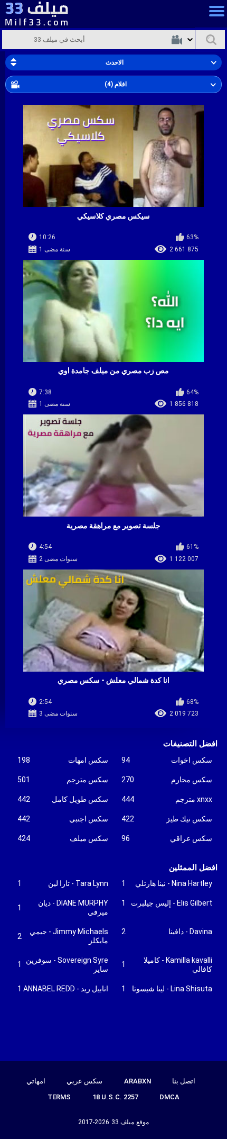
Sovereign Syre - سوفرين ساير (62, 964)
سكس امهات (62, 760)
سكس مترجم (62, 779)
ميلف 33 (122, 1122)
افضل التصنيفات (190, 743)
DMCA (169, 1097)
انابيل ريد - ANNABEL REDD (62, 988)
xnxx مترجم (166, 799)
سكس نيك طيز (166, 819)
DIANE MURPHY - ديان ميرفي (62, 907)
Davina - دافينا (166, 931)
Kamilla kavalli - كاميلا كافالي (166, 964)
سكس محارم (166, 779)
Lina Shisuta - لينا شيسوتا (166, 988)
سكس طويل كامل (62, 799)
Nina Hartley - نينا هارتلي (166, 883)
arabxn (137, 1081)
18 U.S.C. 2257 (115, 1097)
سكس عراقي (166, 838)
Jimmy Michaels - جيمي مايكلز (62, 936)
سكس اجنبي (62, 819)
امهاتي (35, 1081)
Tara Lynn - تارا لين (62, 883)
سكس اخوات (166, 760)
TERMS (59, 1097)
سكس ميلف (62, 838)
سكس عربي (84, 1081)
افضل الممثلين (193, 867)
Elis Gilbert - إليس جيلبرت (166, 903)
